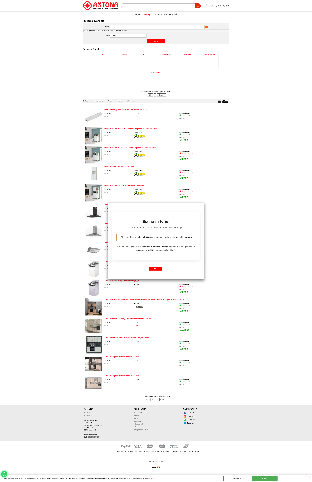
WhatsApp (191, 420)
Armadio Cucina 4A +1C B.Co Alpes (119, 166)
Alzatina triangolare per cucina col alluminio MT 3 (125, 109)
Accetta (264, 478)
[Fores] (139, 137)
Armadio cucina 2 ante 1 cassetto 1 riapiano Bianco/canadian (131, 128)
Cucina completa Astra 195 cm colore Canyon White (126, 337)
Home (137, 14)
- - (134, 344)
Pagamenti (139, 421)
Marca (108, 35)
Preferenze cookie (156, 461)
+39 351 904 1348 (93, 437)
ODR (137, 418)
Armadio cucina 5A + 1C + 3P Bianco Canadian (124, 185)
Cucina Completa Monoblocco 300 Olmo (121, 375)
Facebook (190, 413)
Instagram (191, 416)
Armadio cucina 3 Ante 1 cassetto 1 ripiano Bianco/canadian (130, 147)
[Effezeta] (139, 308)
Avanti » (162, 95)
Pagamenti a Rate (141, 430)
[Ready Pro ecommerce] (156, 467)
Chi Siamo (89, 412)
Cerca (107, 27)
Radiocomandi (170, 14)
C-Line (135, 116)
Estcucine (136, 325)
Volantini (157, 14)
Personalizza (236, 478)
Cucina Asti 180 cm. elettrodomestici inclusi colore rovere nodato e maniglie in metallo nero (144, 299)
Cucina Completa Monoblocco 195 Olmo (121, 356)
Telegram (190, 423)
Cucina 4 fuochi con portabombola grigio (121, 280)
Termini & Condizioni (142, 412)
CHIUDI (310, 477)
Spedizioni (139, 424)
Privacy (153, 478)
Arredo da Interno (107, 30)
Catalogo (147, 14)
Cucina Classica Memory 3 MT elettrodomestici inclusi (127, 318)
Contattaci (89, 415)
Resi (136, 427)
